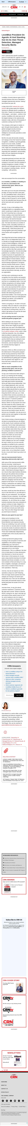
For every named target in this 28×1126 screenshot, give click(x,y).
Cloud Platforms (7, 742)
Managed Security (7, 741)
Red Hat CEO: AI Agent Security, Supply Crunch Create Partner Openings (12, 775)
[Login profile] (26, 11)
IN (5, 6)
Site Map (3, 1110)
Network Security (19, 741)
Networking (5, 30)
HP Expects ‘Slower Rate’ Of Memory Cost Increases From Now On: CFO (13, 780)
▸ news (7, 27)
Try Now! (21, 1)
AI (14, 742)
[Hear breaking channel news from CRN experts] (8, 1023)
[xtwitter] (10, 1100)
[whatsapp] (22, 1100)
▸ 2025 (19, 27)
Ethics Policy (5, 1092)
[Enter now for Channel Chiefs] (8, 892)
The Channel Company (7, 1095)
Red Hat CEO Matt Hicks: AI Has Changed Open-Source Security (12, 771)
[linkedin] (6, 1100)
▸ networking (13, 27)
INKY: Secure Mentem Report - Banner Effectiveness (14, 867)
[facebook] (2, 1100)
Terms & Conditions (5, 1106)
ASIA (3, 6)
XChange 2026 (20, 14)
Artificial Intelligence (8, 744)
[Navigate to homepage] (14, 8)
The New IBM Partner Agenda (8, 984)
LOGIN (23, 11)
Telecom (18, 744)
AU (8, 6)
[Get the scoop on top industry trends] (8, 1010)
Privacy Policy (14, 1106)
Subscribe (5, 1062)
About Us (3, 1085)
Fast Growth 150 (12, 14)
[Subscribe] (17, 1065)
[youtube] (14, 1100)
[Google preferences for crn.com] (7, 51)
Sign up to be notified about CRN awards (13, 881)
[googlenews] (18, 1100)
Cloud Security (6, 739)
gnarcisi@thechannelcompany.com (12, 725)
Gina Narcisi (6, 47)
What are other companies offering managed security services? (13, 681)
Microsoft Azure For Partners (9, 862)
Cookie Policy (22, 1106)
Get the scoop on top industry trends (12, 1003)
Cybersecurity (16, 739)
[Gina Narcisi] (5, 709)
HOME (3, 27)
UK (22, 6)
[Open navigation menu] (2, 11)
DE (19, 6)
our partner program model (10, 331)
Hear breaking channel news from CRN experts (12, 1015)
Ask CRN (18, 695)
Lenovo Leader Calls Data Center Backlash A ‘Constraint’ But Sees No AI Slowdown (13, 761)
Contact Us (4, 1088)
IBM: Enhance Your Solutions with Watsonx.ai (13, 865)
